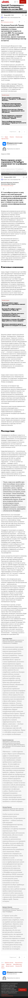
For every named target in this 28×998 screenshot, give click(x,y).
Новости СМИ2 (5, 154)
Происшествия (4, 138)
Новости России (18, 962)
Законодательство (17, 964)
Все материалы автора (7, 22)
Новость (12, 137)
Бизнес (3, 968)
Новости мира (19, 137)
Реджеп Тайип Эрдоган (8, 86)
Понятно (22, 989)
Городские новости (9, 962)
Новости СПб (18, 966)
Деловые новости (10, 966)
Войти (23, 1)
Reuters (17, 61)
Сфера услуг (8, 964)
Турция (6, 137)
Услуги (2, 964)
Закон (2, 966)
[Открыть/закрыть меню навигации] (15, 2)
